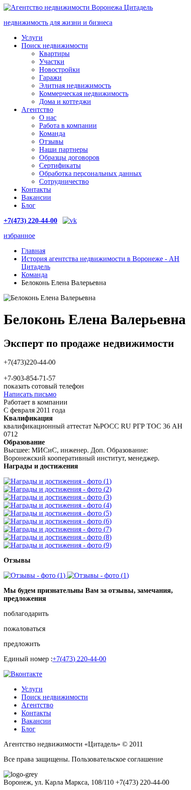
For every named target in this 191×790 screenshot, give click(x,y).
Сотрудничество (64, 181)
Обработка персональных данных (90, 173)
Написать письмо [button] (30, 394)
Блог (28, 205)
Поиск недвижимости (54, 45)
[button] (95, 614)
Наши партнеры (63, 149)
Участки (51, 61)
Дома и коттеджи (65, 101)
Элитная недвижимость (75, 85)
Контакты (36, 189)
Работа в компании (68, 125)
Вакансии (36, 197)
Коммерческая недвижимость (83, 93)
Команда (52, 133)
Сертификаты (60, 165)
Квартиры (54, 53)
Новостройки (59, 69)
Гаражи (50, 77)
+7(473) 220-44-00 (79, 659)
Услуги (32, 37)
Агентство (37, 109)
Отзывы (51, 141)
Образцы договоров (69, 157)
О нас (47, 117)
